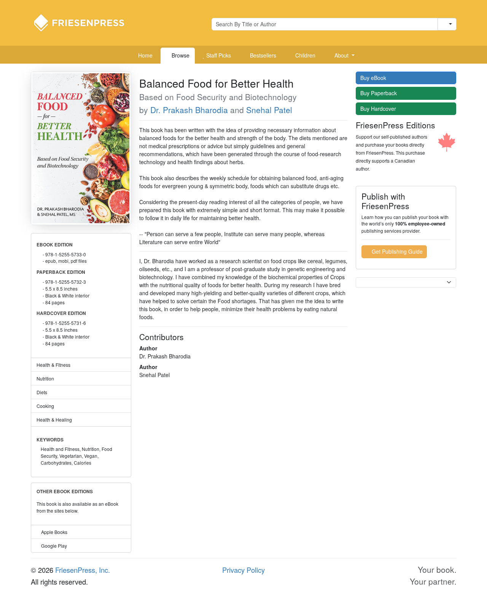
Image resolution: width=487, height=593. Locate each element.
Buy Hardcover (379, 108)
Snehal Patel (269, 109)
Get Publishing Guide (396, 251)
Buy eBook (374, 78)
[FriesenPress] (84, 22)
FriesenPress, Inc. (82, 570)
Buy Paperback (379, 93)
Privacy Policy (243, 570)
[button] (341, 56)
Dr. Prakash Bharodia (189, 109)
